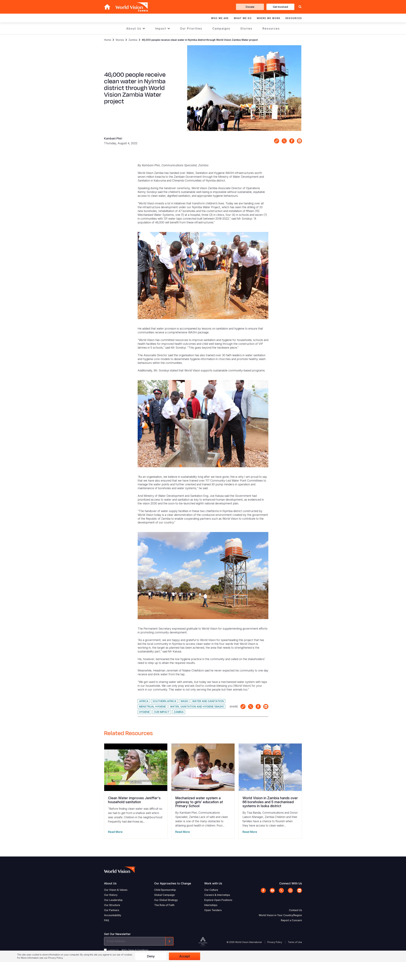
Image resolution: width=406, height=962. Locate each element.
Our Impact (162, 712)
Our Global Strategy (166, 900)
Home (107, 39)
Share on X (284, 140)
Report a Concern (291, 920)
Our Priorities (191, 28)
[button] (300, 6)
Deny (151, 956)
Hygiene (144, 712)
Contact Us (295, 910)
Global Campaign (164, 894)
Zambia (132, 39)
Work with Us (213, 883)
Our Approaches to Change (172, 883)
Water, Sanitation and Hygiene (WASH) (197, 706)
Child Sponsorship (165, 889)
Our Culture (211, 889)
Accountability (112, 915)
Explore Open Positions (218, 900)
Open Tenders (213, 910)
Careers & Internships (217, 894)
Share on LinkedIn (299, 140)
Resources (271, 28)
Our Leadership (113, 900)
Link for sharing (276, 140)
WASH (184, 701)
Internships (210, 905)
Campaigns (221, 28)
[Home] (107, 7)
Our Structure (112, 905)
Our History (111, 894)
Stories (246, 28)
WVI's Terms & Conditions (134, 950)
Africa (143, 701)
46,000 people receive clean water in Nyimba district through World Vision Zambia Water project (200, 39)
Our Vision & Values (115, 889)
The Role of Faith (164, 905)
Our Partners (111, 910)
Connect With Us (290, 883)
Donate (250, 6)
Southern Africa (164, 701)
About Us (133, 28)
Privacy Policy (274, 942)
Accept (184, 956)
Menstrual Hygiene (152, 706)
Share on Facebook (291, 140)
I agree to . (128, 950)
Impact (160, 28)
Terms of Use (295, 942)
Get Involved (280, 6)
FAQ (106, 920)
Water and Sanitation (208, 701)
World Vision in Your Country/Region (280, 915)
